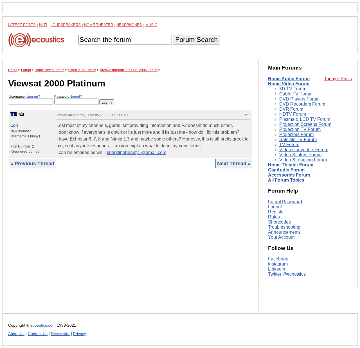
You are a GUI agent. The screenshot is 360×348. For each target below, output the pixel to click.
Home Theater (98, 25)
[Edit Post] (247, 115)
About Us (16, 334)
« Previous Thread (32, 163)
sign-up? (33, 97)
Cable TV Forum (295, 94)
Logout (275, 206)
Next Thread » (234, 163)
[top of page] (12, 114)
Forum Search (196, 39)
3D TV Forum (292, 88)
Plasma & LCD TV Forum (304, 119)
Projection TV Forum (300, 129)
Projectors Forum (296, 134)
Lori (14, 125)
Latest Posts (22, 25)
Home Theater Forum (290, 164)
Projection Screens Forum (305, 124)
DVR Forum (291, 109)
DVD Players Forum (299, 99)
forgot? (76, 97)
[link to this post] (21, 114)
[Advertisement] (130, 244)
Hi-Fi (43, 25)
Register (276, 211)
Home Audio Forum (289, 78)
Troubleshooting (284, 227)
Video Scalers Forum (300, 154)
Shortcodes (279, 222)
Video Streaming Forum (303, 159)
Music (151, 25)
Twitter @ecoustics (287, 274)
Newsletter (60, 334)
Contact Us (38, 334)
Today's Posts (338, 78)
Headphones (129, 25)
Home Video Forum (288, 83)
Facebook (278, 259)
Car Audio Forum (286, 170)
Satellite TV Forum (298, 139)
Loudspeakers (66, 25)
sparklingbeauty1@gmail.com (136, 152)
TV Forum (289, 144)
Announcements (284, 232)
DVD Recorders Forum (302, 104)
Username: (24, 97)
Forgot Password (285, 201)
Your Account (281, 237)
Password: (68, 97)
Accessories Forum (289, 175)
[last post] (15, 114)
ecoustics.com (43, 325)
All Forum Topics (286, 180)
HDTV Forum (292, 114)
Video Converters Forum (303, 149)
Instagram (278, 264)
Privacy (79, 334)
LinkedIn (276, 269)
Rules (274, 217)
